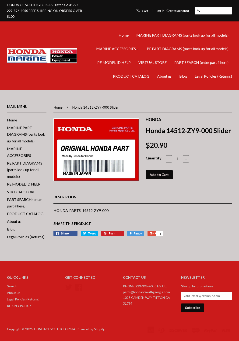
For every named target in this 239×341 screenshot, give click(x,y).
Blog (183, 76)
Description (64, 197)
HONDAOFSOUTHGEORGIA (54, 329)
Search (12, 286)
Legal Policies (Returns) (213, 76)
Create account (177, 11)
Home (124, 35)
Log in (160, 11)
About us (164, 76)
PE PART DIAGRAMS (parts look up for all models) (187, 48)
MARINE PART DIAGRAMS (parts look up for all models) (182, 35)
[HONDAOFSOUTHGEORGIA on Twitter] (68, 287)
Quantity (154, 158)
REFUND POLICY (19, 306)
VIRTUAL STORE (152, 62)
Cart (144, 11)
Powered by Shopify (91, 329)
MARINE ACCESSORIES (116, 48)
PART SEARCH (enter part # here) (201, 62)
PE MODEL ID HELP (114, 62)
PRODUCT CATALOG (131, 76)
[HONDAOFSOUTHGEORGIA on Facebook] (78, 287)
